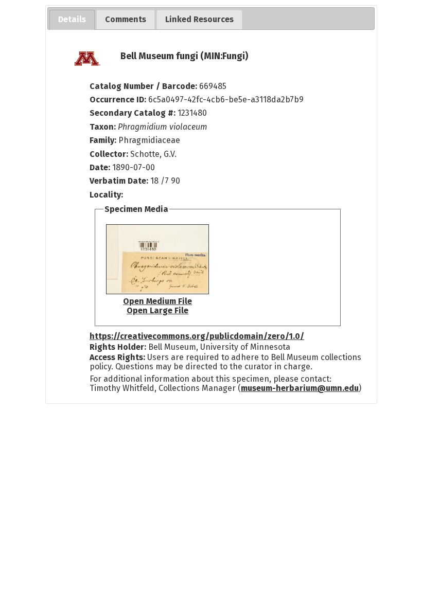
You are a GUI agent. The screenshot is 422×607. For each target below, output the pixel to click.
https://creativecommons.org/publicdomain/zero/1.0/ (197, 336)
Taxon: (103, 127)
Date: (100, 167)
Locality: (106, 195)
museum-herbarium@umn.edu (300, 388)
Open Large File (157, 310)
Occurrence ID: (119, 99)
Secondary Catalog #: (132, 113)
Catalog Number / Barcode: (144, 86)
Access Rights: (117, 357)
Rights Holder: (118, 347)
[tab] (72, 20)
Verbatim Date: (119, 181)
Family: (103, 140)
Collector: (110, 154)
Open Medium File (157, 301)
